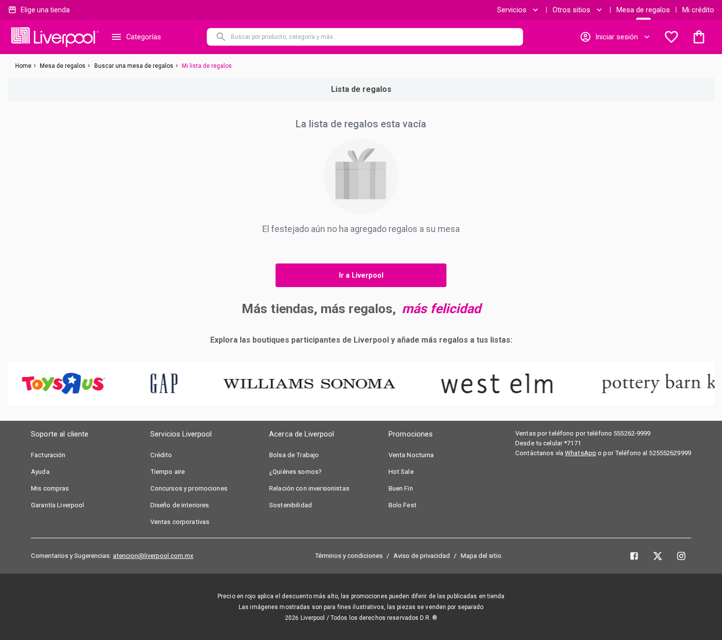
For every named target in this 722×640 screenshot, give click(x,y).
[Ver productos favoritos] (671, 37)
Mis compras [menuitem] (50, 488)
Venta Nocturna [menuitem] (411, 455)
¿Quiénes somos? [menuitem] (295, 471)
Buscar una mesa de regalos (133, 65)
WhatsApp (580, 453)
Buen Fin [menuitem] (401, 488)
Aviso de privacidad (421, 555)
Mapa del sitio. (482, 555)
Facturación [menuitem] (48, 455)
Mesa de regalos (643, 9)
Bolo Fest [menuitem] (403, 505)
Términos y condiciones (349, 555)
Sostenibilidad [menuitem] (290, 505)
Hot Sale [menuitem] (401, 471)
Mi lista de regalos (207, 65)
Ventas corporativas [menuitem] (180, 521)
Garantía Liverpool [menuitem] (57, 505)
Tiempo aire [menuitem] (167, 471)
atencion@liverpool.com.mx (153, 555)
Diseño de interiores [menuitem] (179, 505)
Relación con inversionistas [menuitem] (309, 488)
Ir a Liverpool (361, 275)
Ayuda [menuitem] (40, 471)
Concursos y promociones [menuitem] (188, 488)
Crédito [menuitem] (161, 455)
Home (23, 65)
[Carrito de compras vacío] (699, 37)
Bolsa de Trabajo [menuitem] (294, 455)
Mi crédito (698, 9)
